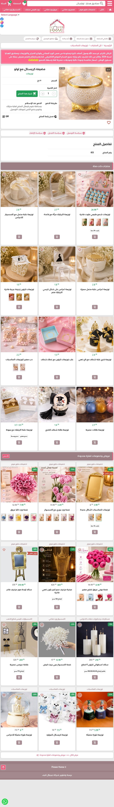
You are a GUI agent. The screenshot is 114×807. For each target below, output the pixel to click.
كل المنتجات (96, 45)
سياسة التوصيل (76, 133)
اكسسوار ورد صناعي (12, 9)
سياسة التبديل (56, 133)
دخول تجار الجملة (84, 38)
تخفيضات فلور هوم (87, 9)
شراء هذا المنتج (27, 93)
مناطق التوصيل (50, 38)
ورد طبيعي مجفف (32, 9)
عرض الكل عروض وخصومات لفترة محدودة (57, 755)
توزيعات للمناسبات (79, 45)
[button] (19, 3)
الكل (102, 9)
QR (5, 116)
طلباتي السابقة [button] (104, 38)
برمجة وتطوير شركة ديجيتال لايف (57, 775)
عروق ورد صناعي (50, 9)
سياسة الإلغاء (38, 133)
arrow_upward (3, 767)
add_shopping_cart (94, 236)
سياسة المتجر (32, 38)
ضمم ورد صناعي (68, 9)
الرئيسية (108, 45)
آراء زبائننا (67, 38)
